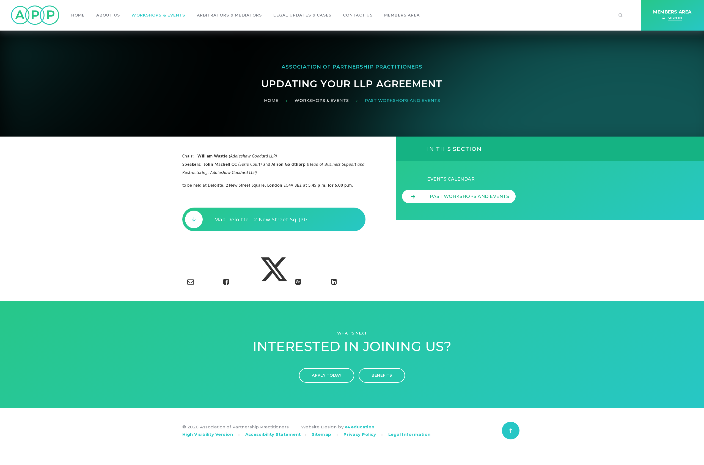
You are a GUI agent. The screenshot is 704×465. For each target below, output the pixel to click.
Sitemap (321, 434)
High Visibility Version (207, 434)
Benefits (382, 375)
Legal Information (409, 434)
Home (271, 100)
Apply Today (326, 375)
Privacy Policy (359, 434)
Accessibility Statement (273, 434)
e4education (360, 426)
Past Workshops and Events (402, 100)
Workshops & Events (322, 100)
